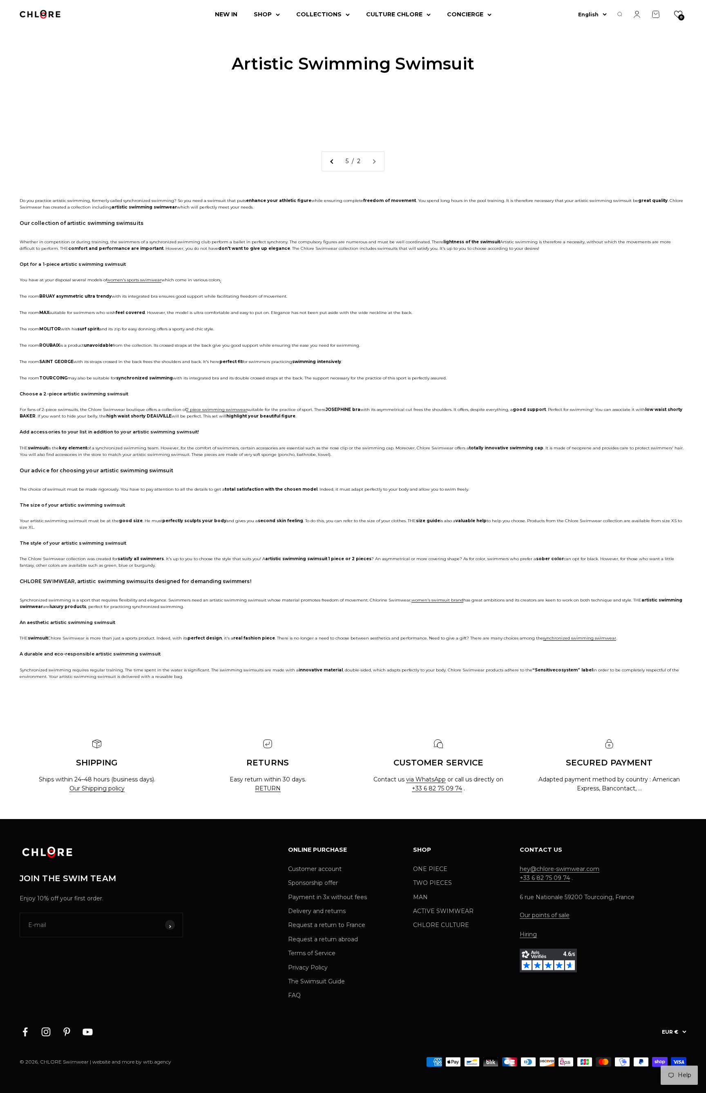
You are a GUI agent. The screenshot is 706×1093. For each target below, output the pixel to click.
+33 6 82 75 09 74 (437, 788)
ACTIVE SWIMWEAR (443, 911)
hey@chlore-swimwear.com (559, 869)
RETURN (268, 788)
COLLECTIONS (319, 14)
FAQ (294, 995)
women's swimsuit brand (437, 600)
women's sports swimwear (134, 280)
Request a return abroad (323, 939)
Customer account (315, 869)
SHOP (263, 14)
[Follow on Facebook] (25, 1031)
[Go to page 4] (332, 161)
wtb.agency (157, 1062)
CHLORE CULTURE (441, 925)
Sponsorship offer (313, 883)
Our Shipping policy (97, 788)
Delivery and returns (317, 911)
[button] (678, 14)
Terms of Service (311, 953)
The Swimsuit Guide (316, 981)
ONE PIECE (430, 869)
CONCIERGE (465, 14)
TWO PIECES (432, 883)
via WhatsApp (426, 779)
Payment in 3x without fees (327, 897)
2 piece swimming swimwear (216, 409)
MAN (420, 897)
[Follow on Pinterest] (66, 1031)
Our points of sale (545, 915)
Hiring (528, 934)
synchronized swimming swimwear (579, 638)
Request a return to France (326, 925)
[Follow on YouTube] (87, 1031)
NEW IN (226, 14)
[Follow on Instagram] (45, 1031)
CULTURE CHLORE (394, 14)
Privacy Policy (308, 967)
